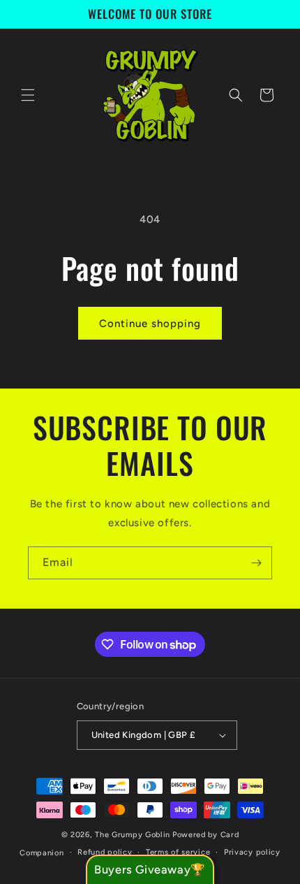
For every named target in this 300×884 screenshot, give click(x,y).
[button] (28, 95)
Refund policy (104, 852)
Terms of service (178, 852)
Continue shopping (150, 323)
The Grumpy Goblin (132, 834)
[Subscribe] (256, 562)
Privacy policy (252, 852)
